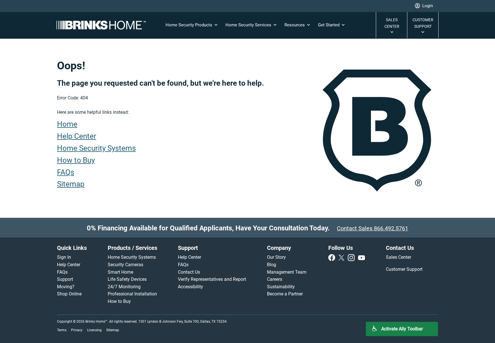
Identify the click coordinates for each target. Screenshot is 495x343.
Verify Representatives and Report (212, 279)
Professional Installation (132, 294)
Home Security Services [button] (248, 25)
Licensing (94, 330)
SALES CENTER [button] (391, 23)
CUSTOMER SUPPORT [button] (422, 23)
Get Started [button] (329, 25)
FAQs (65, 172)
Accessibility (191, 286)
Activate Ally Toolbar (402, 329)
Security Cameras (125, 264)
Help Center (76, 136)
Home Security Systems (96, 148)
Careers (275, 279)
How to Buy (76, 160)
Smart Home (120, 272)
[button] (424, 6)
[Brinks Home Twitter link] (343, 257)
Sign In (64, 257)
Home (67, 124)
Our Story (276, 257)
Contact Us (189, 272)
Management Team (287, 272)
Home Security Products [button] (189, 25)
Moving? (65, 286)
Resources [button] (295, 25)
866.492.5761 (391, 228)
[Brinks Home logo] (103, 25)
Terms (61, 330)
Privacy (76, 330)
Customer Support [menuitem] (405, 269)
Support (65, 279)
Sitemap (71, 184)
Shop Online (69, 294)
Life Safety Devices (127, 279)
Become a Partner (285, 294)
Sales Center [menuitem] (399, 257)
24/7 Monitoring (124, 286)
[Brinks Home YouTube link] (361, 257)
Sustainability (281, 286)
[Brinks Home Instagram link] (352, 257)
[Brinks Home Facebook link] (332, 257)
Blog (271, 264)
